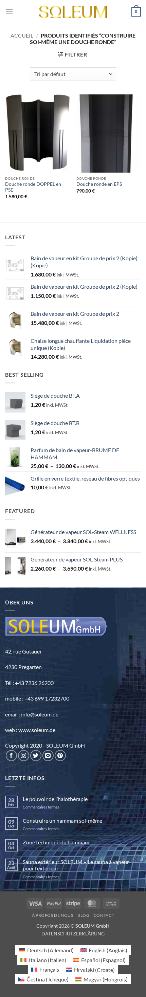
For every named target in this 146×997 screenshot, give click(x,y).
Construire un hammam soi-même (62, 820)
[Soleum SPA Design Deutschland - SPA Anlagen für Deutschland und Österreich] (73, 12)
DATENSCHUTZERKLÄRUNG (73, 933)
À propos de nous (52, 915)
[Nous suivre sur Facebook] (11, 755)
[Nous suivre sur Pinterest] (60, 755)
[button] (9, 11)
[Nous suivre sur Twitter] (35, 755)
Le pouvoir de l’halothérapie (55, 799)
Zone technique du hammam (56, 842)
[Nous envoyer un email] (48, 755)
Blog (83, 915)
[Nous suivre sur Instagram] (23, 755)
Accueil (22, 35)
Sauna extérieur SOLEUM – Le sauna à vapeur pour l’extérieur (76, 865)
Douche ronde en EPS (99, 184)
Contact (104, 915)
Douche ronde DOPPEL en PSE (33, 187)
